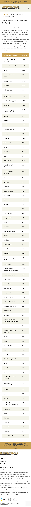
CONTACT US (15, 2)
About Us (2, 458)
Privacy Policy (3, 463)
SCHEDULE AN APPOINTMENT (15, 444)
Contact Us (3, 461)
